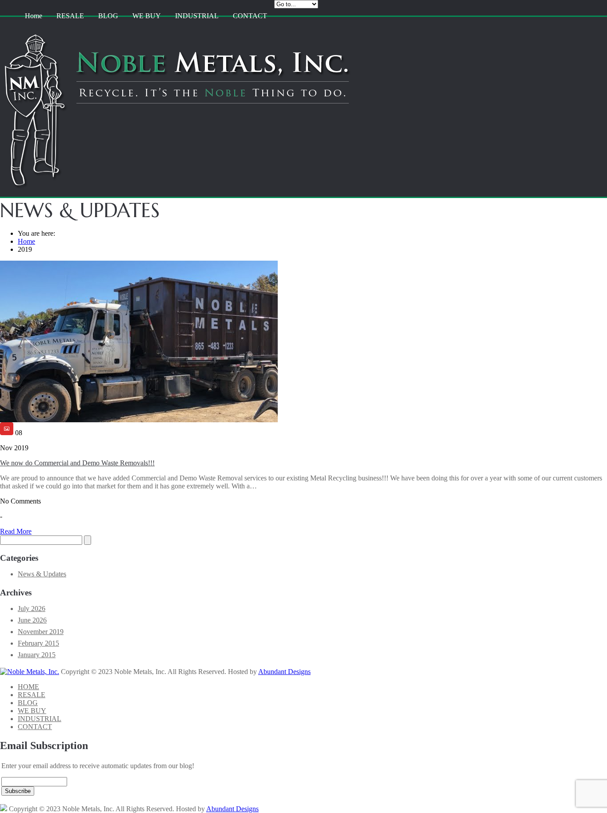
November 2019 (41, 631)
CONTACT (250, 16)
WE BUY (146, 16)
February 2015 (38, 643)
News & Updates (42, 574)
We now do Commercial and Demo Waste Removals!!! (77, 463)
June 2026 (32, 620)
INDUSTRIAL (197, 16)
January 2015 (37, 654)
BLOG (108, 16)
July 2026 (31, 608)
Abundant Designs (284, 671)
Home (33, 16)
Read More (16, 531)
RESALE (70, 16)
